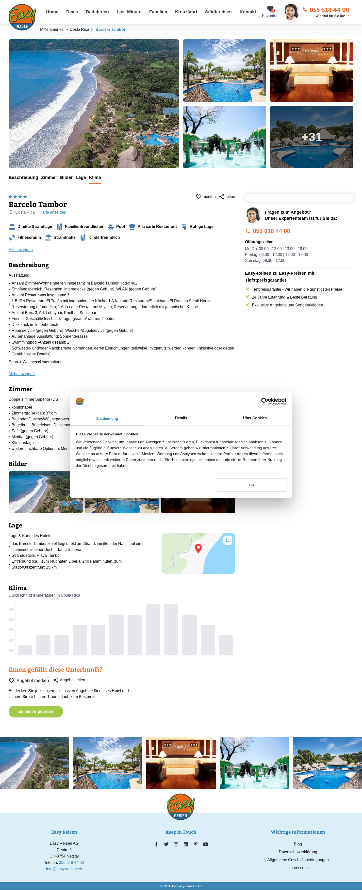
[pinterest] (195, 844)
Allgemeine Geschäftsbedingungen (298, 860)
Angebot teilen (72, 680)
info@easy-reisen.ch (64, 869)
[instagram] (176, 844)
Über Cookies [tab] (255, 417)
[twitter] (166, 844)
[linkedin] (186, 844)
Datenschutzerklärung (298, 852)
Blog (298, 844)
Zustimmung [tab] (107, 418)
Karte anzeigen (53, 212)
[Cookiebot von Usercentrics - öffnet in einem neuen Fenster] (264, 401)
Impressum (298, 868)
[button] (198, 549)
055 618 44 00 (329, 9)
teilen (230, 196)
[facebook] (156, 844)
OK (251, 485)
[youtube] (206, 844)
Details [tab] (181, 417)
